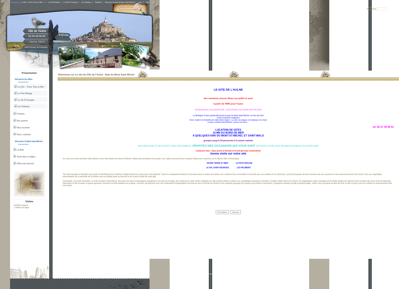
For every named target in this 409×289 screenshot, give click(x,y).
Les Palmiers (23, 106)
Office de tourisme (25, 163)
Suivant (235, 212)
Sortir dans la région (25, 156)
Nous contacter (23, 134)
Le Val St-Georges (26, 100)
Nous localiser (23, 127)
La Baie (20, 150)
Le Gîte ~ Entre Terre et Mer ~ (31, 87)
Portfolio (20, 114)
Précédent (222, 212)
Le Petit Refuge (24, 93)
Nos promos (22, 120)
